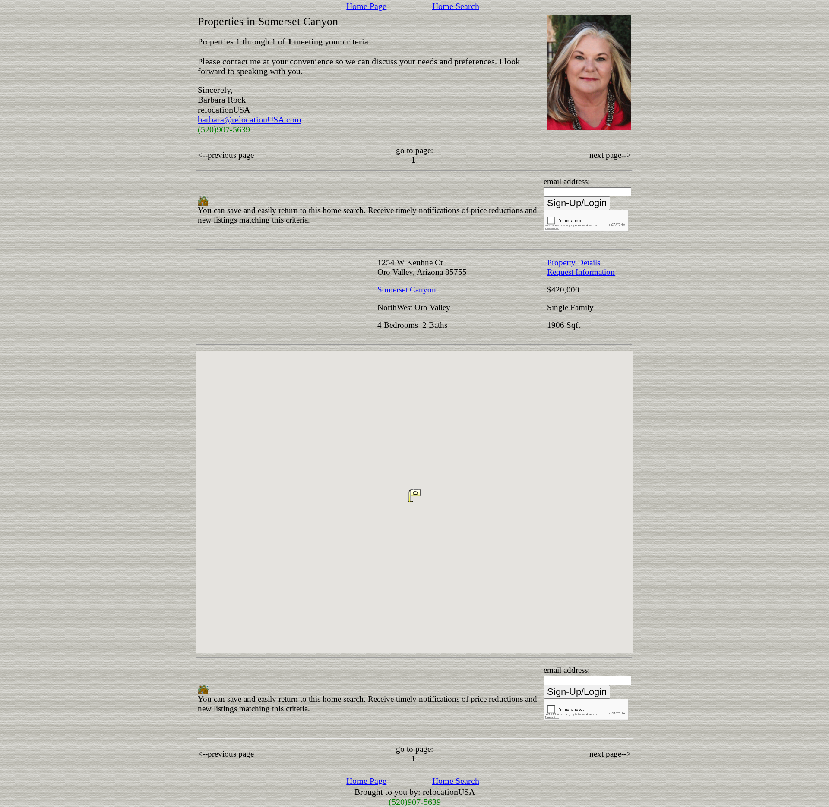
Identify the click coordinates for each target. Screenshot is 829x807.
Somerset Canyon (406, 289)
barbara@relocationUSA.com (249, 119)
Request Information (581, 271)
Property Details (573, 262)
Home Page (366, 6)
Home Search (455, 6)
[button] (414, 495)
